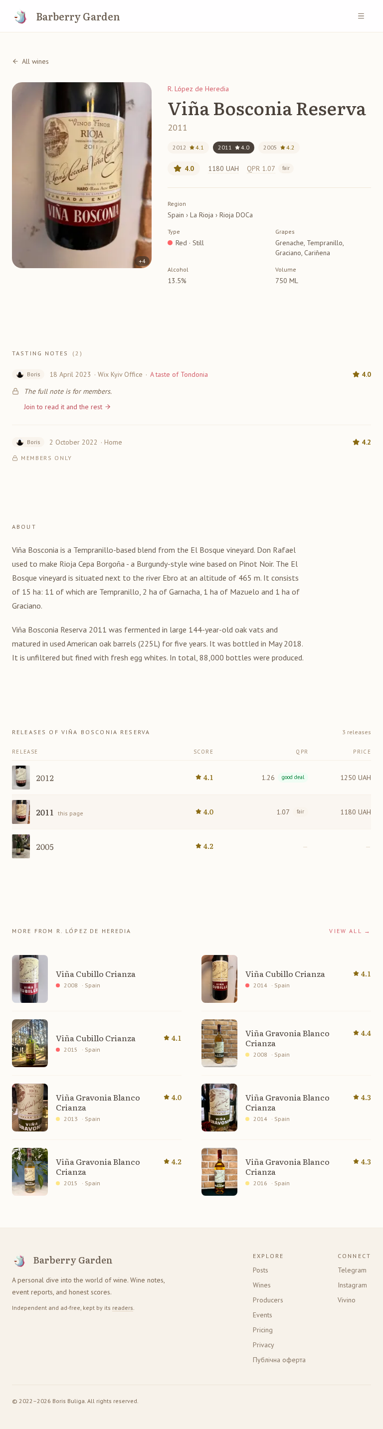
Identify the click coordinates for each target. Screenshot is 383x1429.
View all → (350, 931)
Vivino (347, 1299)
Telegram (352, 1270)
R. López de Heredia (198, 88)
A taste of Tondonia (179, 374)
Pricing (263, 1329)
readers (122, 1307)
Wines (262, 1284)
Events (262, 1314)
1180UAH (223, 168)
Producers (268, 1299)
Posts (260, 1270)
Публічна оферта (279, 1359)
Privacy (263, 1344)
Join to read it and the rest (63, 406)
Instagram (352, 1284)
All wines (35, 61)
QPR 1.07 (268, 168)
